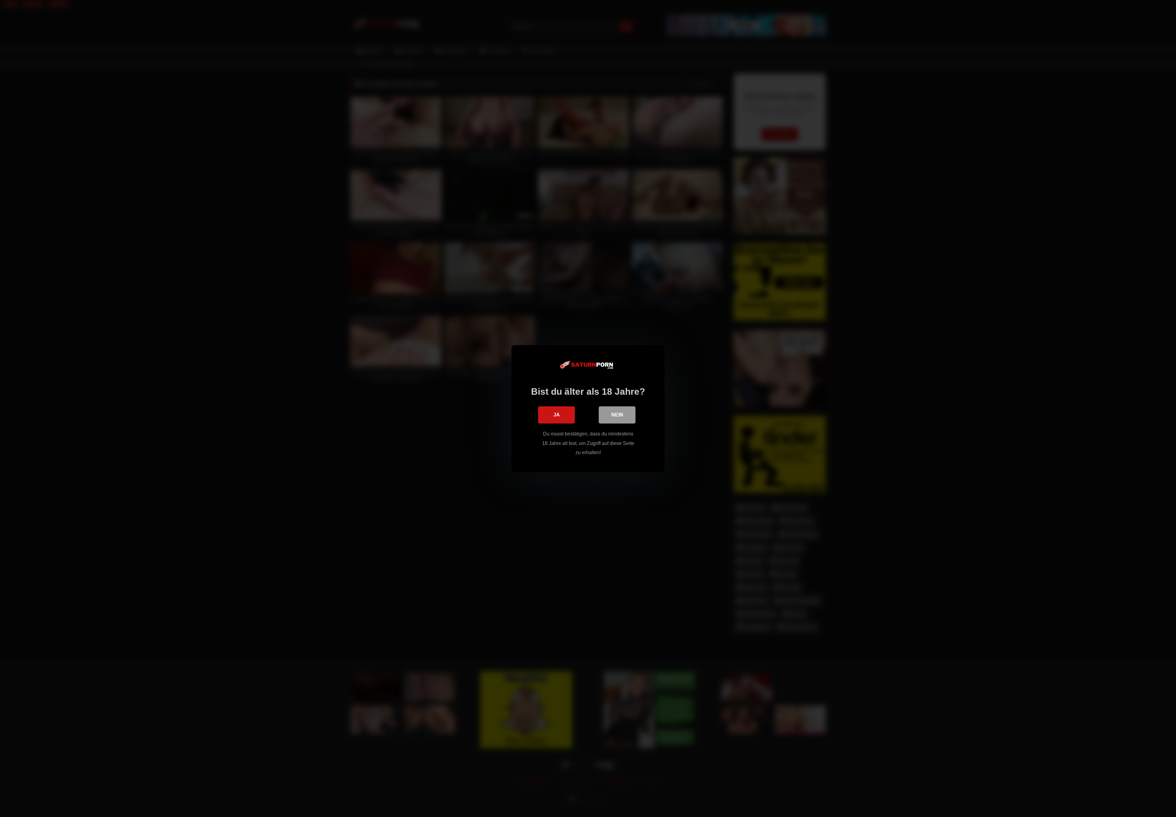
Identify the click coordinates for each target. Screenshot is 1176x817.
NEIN (617, 414)
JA (556, 414)
